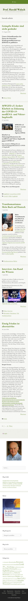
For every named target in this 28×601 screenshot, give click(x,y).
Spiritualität (21, 580)
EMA (10, 196)
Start (5, 591)
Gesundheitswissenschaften (19, 567)
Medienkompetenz (11, 576)
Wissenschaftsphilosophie (15, 584)
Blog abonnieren (10, 591)
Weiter (10, 426)
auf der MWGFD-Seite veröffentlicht (11, 162)
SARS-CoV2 (5, 580)
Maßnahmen (5, 576)
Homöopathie (13, 569)
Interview (10, 311)
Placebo (11, 578)
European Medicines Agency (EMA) (12, 156)
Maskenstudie (20, 574)
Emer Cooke (21, 157)
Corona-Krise (16, 564)
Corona (10, 564)
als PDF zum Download (16, 165)
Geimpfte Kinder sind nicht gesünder (13, 27)
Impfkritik (6, 194)
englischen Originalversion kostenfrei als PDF (13, 242)
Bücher (15, 261)
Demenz (6, 567)
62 (8, 426)
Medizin (17, 576)
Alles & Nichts (7, 98)
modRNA (21, 576)
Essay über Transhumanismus (20, 230)
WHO (20, 582)
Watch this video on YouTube (9, 303)
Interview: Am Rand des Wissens (12, 270)
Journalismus (19, 571)
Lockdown (11, 574)
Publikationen (17, 593)
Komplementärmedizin (7, 572)
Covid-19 (6, 196)
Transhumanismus (8, 261)
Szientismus (13, 313)
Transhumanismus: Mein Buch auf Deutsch (13, 206)
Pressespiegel (15, 578)
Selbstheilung (15, 580)
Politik (5, 419)
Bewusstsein (7, 313)
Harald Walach (6, 569)
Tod (18, 313)
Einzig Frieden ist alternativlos (11, 325)
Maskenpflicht (15, 574)
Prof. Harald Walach (14, 9)
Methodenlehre (10, 593)
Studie (8, 582)
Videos (5, 311)
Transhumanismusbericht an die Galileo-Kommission (12, 236)
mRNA (4, 578)
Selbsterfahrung (10, 580)
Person (23, 591)
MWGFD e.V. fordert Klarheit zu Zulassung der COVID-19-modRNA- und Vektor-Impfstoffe (14, 111)
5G (3, 562)
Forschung (10, 567)
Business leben (17, 591)
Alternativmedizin (12, 562)
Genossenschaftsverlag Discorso (10, 252)
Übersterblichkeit (22, 584)
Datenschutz (14, 594)
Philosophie (8, 578)
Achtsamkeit (6, 562)
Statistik (5, 582)
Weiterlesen (23, 93)
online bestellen (10, 254)
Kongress (13, 572)
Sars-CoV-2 (21, 578)
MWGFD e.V (12, 153)
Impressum (24, 593)
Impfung (11, 571)
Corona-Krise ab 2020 (15, 194)
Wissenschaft (6, 584)
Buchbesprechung (6, 564)
